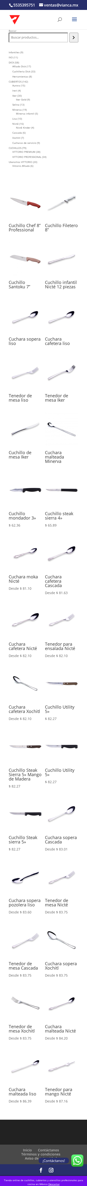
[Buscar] (73, 37)
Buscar (12, 30)
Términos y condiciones (40, 1154)
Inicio (27, 1150)
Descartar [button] (54, 1184)
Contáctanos (48, 1150)
